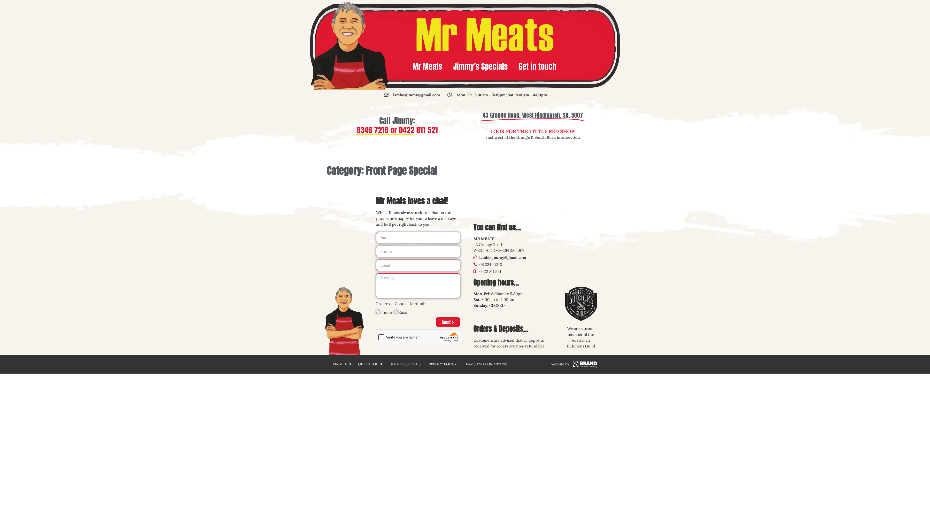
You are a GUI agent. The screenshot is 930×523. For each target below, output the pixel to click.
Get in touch (537, 66)
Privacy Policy (443, 364)
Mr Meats (427, 66)
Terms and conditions (485, 364)
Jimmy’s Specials (480, 66)
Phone (386, 312)
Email (403, 312)
